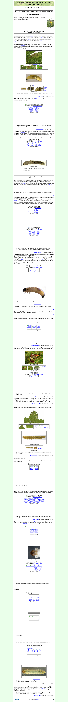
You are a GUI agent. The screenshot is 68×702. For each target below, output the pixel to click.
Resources (48, 11)
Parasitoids (39, 11)
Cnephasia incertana (37, 695)
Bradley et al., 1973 (43, 688)
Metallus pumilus (36, 521)
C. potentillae (41, 259)
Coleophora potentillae (37, 252)
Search (52, 11)
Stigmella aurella (38, 396)
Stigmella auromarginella (36, 403)
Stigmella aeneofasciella (35, 345)
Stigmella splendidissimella (34, 455)
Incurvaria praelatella (33, 637)
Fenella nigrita (37, 683)
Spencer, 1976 (23, 45)
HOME (16, 11)
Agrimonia (34, 18)
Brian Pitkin (37, 699)
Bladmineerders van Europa (36, 299)
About (20, 11)
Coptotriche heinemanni (37, 585)
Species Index (32, 11)
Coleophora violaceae (37, 304)
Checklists (23, 11)
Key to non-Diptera (18, 41)
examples (31, 36)
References (44, 11)
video (29, 39)
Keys (36, 11)
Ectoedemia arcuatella (35, 519)
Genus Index (27, 11)
